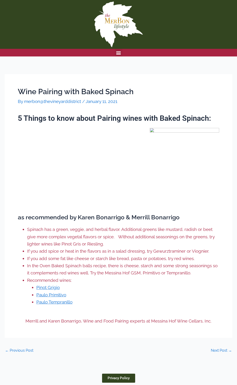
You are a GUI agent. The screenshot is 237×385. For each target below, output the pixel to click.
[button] (118, 52)
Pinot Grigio (48, 287)
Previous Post (19, 350)
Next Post (221, 350)
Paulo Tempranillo (54, 301)
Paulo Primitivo (51, 294)
